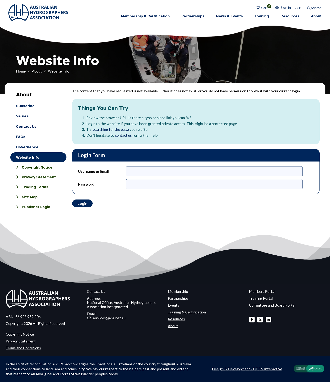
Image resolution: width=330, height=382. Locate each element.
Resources (289, 16)
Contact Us (26, 126)
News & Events (229, 16)
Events (173, 305)
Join (298, 8)
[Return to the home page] (38, 20)
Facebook (252, 319)
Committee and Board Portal (272, 305)
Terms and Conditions (23, 348)
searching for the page (111, 129)
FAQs (20, 136)
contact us (124, 135)
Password (86, 184)
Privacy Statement (39, 177)
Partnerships (193, 16)
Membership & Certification (145, 16)
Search (316, 8)
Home (21, 71)
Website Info (58, 71)
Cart (264, 8)
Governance (27, 147)
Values (22, 116)
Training (261, 16)
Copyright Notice (37, 167)
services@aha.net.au (108, 318)
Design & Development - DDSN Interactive (247, 369)
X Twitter (260, 319)
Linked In (268, 319)
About (316, 16)
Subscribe (25, 105)
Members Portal (262, 291)
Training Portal (261, 298)
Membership (178, 291)
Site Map (30, 197)
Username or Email (93, 171)
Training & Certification (187, 312)
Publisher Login (36, 206)
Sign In (286, 8)
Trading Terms (35, 187)
